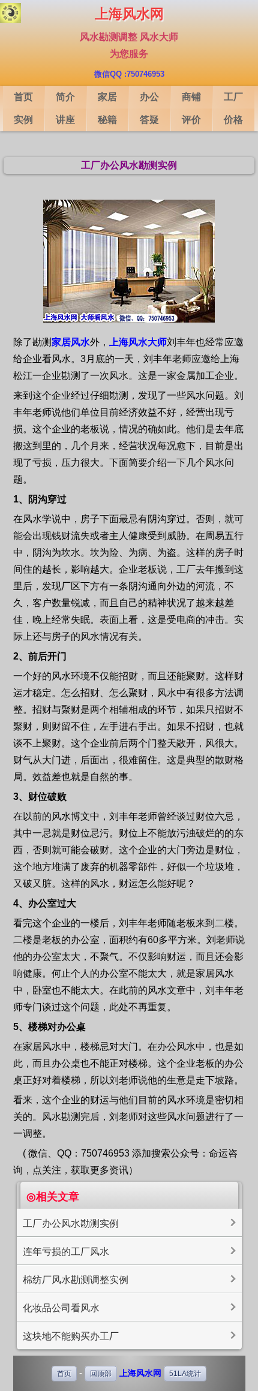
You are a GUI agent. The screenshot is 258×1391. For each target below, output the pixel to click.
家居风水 (71, 342)
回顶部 (101, 1373)
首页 (64, 1373)
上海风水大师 (138, 342)
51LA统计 (185, 1373)
